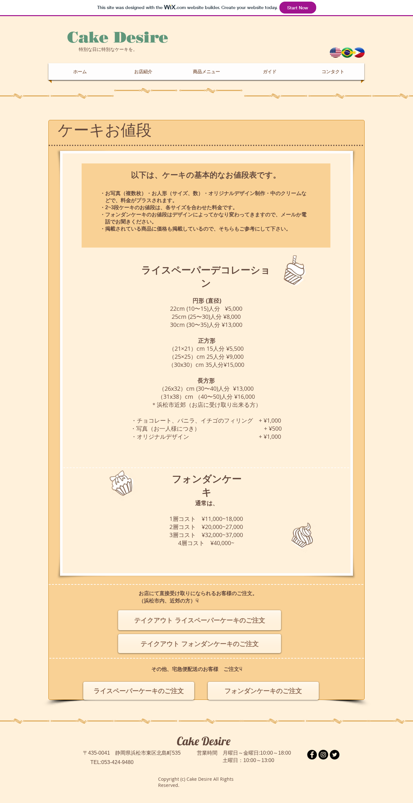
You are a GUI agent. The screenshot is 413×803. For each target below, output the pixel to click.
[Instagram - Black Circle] (323, 754)
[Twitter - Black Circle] (334, 754)
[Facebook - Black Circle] (312, 754)
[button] (206, 71)
